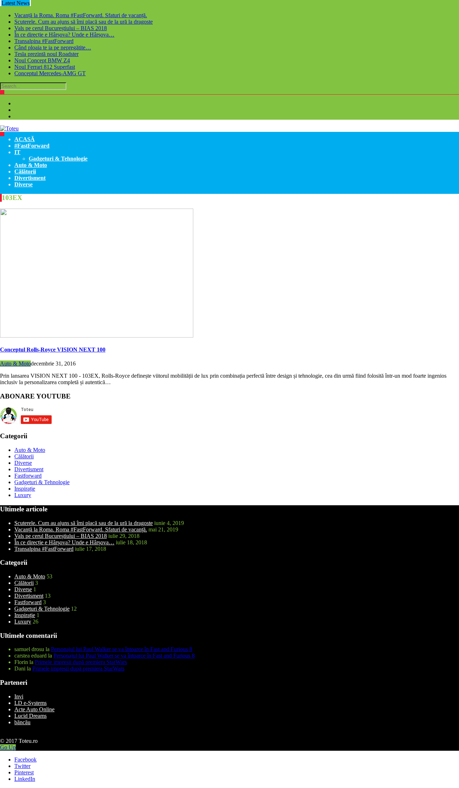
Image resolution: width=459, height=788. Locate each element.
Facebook (25, 759)
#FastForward (31, 146)
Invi (18, 696)
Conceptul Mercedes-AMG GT (50, 73)
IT (17, 152)
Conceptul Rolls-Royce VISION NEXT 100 (52, 350)
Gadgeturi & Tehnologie (58, 159)
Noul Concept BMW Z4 (42, 60)
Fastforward (28, 476)
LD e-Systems (30, 703)
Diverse (23, 184)
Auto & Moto (30, 165)
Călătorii (25, 171)
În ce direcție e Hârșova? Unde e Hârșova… (64, 35)
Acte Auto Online (34, 709)
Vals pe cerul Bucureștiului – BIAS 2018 (60, 28)
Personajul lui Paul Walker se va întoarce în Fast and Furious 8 (121, 649)
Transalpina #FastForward (44, 41)
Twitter (22, 766)
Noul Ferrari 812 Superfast (44, 67)
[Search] (2, 92)
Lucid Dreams (30, 716)
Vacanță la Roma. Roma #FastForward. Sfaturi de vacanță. (80, 15)
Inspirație (24, 489)
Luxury (22, 495)
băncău (22, 722)
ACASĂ (24, 139)
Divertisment (30, 178)
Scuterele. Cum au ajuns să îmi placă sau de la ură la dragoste (83, 22)
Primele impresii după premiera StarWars (81, 662)
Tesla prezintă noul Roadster (46, 54)
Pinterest (24, 772)
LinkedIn (24, 779)
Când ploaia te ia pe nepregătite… (52, 47)
